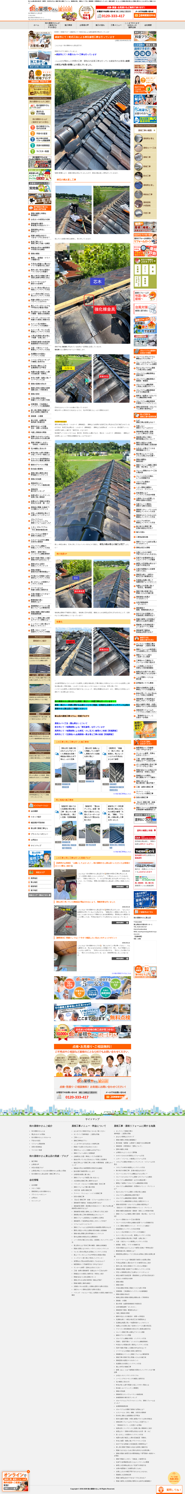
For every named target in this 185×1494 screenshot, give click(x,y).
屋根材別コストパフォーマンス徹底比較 (40, 484)
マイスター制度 (36, 1150)
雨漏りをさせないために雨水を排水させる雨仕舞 (40, 437)
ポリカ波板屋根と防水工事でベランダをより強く (146, 765)
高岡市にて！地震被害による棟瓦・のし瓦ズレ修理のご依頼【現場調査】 (86, 731)
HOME (56, 32)
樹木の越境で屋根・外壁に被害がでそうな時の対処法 (146, 705)
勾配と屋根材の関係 (38, 432)
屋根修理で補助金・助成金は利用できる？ (144, 631)
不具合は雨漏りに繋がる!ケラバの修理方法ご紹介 (40, 265)
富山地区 (34, 882)
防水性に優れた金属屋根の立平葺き (128, 1415)
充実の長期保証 (36, 1147)
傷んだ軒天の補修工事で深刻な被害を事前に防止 (40, 277)
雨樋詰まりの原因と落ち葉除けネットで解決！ (146, 776)
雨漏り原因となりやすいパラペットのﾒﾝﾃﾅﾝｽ (40, 301)
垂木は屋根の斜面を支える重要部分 (86, 1237)
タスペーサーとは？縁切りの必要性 (38, 283)
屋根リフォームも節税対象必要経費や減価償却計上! (146, 808)
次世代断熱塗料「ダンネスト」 (142, 603)
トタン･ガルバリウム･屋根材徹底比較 (39, 528)
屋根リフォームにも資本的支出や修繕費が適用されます (92, 1227)
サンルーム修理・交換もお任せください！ (145, 754)
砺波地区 (34, 886)
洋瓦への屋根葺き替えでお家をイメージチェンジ (40, 514)
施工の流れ (100, 25)
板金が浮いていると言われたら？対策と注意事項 (146, 694)
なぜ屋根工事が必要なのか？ (145, 421)
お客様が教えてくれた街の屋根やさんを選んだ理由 (48, 1171)
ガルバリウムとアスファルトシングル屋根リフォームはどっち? (41, 521)
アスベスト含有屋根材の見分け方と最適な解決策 (40, 459)
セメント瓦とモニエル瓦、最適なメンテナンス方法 (133, 1235)
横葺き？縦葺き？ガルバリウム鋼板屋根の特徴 (146, 396)
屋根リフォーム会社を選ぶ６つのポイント (146, 542)
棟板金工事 (147, 194)
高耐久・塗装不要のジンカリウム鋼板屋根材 (40, 553)
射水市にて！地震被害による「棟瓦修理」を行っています (80, 727)
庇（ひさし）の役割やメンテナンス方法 (40, 583)
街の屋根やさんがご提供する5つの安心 (52, 25)
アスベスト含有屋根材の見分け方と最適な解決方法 (133, 1329)
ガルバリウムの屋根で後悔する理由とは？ (39, 535)
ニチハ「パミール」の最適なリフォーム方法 (131, 1159)
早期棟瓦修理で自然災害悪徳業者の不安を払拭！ (40, 343)
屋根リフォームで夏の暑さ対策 (84, 1187)
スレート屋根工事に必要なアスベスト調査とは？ (40, 619)
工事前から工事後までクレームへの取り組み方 (145, 661)
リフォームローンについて (83, 1224)
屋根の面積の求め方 (38, 384)
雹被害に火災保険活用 (123, 1475)
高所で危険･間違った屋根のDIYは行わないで (131, 1348)
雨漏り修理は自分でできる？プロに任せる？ (40, 236)
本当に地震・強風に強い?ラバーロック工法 (41, 379)
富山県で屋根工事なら (39, 828)
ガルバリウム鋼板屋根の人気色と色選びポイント (132, 1201)
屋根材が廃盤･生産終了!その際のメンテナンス (40, 508)
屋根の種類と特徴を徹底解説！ (38, 214)
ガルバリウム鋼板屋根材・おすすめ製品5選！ (131, 1180)
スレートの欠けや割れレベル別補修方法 (144, 477)
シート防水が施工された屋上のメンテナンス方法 (40, 295)
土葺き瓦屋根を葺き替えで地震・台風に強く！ (40, 337)
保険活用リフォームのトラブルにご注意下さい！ (132, 1422)
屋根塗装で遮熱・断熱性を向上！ (127, 1310)
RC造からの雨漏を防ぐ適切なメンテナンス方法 (132, 1344)
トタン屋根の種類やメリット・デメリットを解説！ (133, 1226)
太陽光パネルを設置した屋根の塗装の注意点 (145, 499)
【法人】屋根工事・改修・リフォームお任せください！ (92, 1199)
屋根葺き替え (148, 138)
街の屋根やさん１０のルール (41, 1137)
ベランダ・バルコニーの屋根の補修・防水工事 (89, 1184)
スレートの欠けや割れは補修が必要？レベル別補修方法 (135, 1222)
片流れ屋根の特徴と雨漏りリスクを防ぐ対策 (40, 399)
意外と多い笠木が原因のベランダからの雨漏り (40, 271)
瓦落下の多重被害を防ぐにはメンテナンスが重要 (145, 559)
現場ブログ (64, 32)
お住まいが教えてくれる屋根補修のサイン (145, 449)
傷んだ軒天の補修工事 (123, 1367)
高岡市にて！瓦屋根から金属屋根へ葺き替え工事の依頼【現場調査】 (84, 734)
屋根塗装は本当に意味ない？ (38, 230)
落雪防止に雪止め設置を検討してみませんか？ (89, 1261)
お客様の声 (84, 25)
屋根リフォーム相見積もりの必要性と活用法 (89, 1218)
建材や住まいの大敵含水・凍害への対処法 (39, 427)
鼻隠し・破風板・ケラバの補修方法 (40, 259)
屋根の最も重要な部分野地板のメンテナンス (39, 474)
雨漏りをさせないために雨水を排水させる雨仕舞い (133, 1450)
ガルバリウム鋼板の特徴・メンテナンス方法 (131, 1338)
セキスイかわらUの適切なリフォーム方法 (130, 1155)
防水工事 (147, 176)
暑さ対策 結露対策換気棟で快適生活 (38, 421)
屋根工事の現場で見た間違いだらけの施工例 (144, 592)
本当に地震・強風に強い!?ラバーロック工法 (131, 1441)
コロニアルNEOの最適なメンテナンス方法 (145, 521)
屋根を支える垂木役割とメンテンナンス (39, 565)
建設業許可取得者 (38, 823)
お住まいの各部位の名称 (40, 219)
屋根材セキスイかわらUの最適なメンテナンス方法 (146, 516)
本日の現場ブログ (37, 1167)
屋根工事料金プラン (80, 1140)
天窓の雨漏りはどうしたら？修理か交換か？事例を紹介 (135, 1248)
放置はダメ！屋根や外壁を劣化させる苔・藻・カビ (133, 1431)
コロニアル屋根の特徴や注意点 (143, 482)
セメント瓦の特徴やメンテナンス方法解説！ (40, 325)
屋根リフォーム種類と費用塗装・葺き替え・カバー (146, 466)
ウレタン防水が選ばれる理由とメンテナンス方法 (40, 289)
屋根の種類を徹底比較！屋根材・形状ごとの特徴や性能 (135, 1211)
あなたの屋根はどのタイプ (125, 1136)
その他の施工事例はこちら (122, 794)
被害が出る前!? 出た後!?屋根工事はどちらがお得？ (146, 672)
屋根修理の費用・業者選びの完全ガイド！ (40, 224)
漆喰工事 (147, 157)
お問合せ (34, 840)
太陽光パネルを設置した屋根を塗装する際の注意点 (91, 1286)
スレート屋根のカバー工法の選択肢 (146, 471)
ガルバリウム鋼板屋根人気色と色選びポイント (145, 385)
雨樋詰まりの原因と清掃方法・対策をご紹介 (89, 1274)
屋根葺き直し (148, 185)
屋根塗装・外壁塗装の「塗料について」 (129, 1146)
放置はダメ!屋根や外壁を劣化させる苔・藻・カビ (40, 502)
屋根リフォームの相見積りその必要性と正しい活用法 (146, 650)
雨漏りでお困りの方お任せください (86, 1147)
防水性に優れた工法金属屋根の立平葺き (38, 367)
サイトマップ (36, 845)
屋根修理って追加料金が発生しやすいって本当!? (145, 700)
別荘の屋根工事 (142, 797)
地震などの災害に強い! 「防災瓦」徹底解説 (145, 586)
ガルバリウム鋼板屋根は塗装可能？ (145, 374)
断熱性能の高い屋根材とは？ (37, 601)
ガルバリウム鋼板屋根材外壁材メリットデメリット (146, 402)
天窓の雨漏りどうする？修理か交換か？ (40, 595)
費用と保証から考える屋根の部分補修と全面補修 (90, 1230)
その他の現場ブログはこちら (121, 973)
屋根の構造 (35, 254)
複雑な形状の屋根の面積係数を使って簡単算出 (40, 389)
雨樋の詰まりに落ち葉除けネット (85, 1277)
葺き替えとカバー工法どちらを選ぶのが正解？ (145, 455)
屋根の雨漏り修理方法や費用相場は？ (40, 571)
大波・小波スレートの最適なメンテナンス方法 (40, 349)
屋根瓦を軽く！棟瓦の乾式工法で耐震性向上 (144, 575)
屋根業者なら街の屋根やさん (41, 1191)
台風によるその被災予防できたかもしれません (146, 553)
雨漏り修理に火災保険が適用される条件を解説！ (145, 620)
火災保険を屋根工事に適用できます (86, 1181)
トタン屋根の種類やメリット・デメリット (144, 488)
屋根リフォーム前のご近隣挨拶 (84, 1153)
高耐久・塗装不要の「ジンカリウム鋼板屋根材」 (132, 1341)
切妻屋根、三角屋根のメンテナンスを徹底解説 (40, 405)
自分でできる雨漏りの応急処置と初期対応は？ (145, 614)
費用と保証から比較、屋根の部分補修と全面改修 (146, 443)
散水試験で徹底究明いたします (84, 1171)
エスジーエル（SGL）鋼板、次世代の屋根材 (131, 1412)
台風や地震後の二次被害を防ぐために (145, 570)
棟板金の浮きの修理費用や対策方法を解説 (40, 248)
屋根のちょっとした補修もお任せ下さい (87, 1150)
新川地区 (34, 890)
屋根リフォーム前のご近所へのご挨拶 (144, 656)
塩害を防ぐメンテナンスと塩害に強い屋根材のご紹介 (134, 1428)
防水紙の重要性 (37, 469)
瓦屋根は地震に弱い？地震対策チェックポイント (146, 581)
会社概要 (148, 25)
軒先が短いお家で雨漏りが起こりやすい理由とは (40, 453)
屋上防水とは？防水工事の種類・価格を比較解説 (40, 313)
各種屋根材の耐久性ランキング (126, 1397)
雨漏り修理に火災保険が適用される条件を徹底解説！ (134, 1481)
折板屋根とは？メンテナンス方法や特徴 (145, 494)
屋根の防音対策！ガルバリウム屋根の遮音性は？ (146, 408)
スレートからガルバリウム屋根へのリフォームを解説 (146, 363)
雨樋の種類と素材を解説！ (83, 1283)
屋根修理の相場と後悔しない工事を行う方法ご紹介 (91, 1211)
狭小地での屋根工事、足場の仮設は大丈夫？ (131, 1170)
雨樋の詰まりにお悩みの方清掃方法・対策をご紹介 (146, 771)
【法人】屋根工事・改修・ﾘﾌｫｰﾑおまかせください (146, 803)
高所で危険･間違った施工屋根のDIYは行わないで (41, 559)
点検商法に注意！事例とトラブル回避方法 (88, 1156)
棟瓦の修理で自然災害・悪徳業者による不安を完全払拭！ (135, 1275)
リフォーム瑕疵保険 (38, 1144)
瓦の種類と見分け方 (38, 448)
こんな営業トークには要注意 (144, 678)
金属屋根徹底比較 (122, 1406)
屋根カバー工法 (149, 148)
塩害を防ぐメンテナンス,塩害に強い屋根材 (40, 496)
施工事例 (68, 25)
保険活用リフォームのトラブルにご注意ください (146, 711)
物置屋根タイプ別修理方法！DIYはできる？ (144, 748)
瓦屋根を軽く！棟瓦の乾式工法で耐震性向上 (131, 1319)
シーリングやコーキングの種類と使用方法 (40, 361)
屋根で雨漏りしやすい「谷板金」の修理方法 (39, 443)
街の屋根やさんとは (38, 1131)
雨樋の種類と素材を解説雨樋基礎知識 (40, 613)
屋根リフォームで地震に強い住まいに (86, 1177)
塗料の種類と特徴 (144, 830)
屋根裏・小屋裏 (37, 416)
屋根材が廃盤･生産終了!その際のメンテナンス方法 (133, 1269)
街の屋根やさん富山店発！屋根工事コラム (45, 1174)
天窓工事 (147, 213)
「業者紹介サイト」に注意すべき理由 (144, 716)
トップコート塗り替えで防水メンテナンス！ (40, 625)
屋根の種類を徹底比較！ (141, 460)
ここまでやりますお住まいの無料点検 (132, 25)
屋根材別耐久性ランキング (38, 490)
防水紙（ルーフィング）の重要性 (127, 1388)
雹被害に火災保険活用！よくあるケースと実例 (145, 625)
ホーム (36, 25)
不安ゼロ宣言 (35, 1140)
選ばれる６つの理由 (38, 1134)
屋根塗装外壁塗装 (147, 204)
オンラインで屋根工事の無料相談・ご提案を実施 (145, 644)
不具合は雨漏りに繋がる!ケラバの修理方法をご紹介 (133, 1263)
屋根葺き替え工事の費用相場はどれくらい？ (145, 438)
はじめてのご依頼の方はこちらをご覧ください (89, 1131)
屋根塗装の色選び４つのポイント (143, 598)
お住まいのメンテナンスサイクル (127, 1375)
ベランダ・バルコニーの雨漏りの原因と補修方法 (40, 319)
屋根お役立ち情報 (143, 547)
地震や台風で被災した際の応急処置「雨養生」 (40, 373)
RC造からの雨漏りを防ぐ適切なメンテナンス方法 (41, 577)
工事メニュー (116, 25)
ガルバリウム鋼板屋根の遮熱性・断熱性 (145, 380)
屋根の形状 (35, 394)
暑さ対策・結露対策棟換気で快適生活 (129, 1304)
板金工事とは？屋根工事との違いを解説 (40, 242)
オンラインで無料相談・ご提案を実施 (86, 1134)
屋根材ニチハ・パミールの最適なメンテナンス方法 (146, 510)
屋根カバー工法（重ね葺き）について (71, 723)
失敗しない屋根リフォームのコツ (144, 427)
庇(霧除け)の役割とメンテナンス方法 (38, 355)
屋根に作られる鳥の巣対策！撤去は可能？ (88, 1280)
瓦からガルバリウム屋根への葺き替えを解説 (145, 369)
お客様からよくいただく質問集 (126, 1152)
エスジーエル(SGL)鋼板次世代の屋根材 (40, 541)
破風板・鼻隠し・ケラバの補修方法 (128, 1245)
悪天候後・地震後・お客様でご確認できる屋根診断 (133, 1143)
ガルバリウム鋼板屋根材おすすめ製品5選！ (145, 391)
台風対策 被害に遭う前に (82, 1174)
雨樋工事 (147, 166)
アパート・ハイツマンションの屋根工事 (144, 792)
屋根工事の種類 (145, 130)
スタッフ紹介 (36, 817)
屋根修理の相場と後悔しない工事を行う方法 (144, 432)
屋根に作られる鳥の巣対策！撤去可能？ (145, 782)
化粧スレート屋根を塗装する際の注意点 (144, 505)
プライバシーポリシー (39, 834)
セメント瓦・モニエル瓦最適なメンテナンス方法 (40, 331)
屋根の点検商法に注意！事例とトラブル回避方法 (145, 688)
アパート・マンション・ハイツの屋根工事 (88, 1193)
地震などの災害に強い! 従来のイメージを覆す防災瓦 (133, 1326)
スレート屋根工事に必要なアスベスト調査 (130, 1332)
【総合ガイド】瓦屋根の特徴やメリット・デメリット (134, 1207)
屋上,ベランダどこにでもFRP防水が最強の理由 (40, 307)
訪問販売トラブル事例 (144, 683)
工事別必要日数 (142, 537)
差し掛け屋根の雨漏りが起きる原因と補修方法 (40, 411)
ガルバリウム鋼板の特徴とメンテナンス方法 (40, 547)
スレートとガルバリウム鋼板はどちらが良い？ (145, 357)
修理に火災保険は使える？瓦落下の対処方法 (146, 564)
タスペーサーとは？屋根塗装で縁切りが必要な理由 (133, 1260)
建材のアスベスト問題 (39, 465)
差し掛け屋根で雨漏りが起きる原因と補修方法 (132, 1447)
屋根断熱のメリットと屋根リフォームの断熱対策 (40, 607)
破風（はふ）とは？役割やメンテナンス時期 (40, 631)
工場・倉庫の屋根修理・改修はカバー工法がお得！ (146, 760)
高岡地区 (34, 878)
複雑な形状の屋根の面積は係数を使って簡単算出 (132, 1297)
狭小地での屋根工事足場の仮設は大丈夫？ (144, 527)
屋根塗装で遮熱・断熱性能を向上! (145, 609)
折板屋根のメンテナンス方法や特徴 (128, 1229)
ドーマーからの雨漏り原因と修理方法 (39, 589)
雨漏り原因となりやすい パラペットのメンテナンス (91, 1248)
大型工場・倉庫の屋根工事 (83, 1190)
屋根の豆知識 (36, 479)
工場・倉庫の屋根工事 (144, 787)
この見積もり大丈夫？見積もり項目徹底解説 (144, 667)
